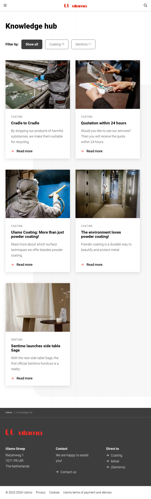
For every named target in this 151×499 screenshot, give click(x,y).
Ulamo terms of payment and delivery (87, 492)
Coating (56, 44)
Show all (32, 44)
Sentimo (83, 44)
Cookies (54, 492)
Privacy (40, 492)
